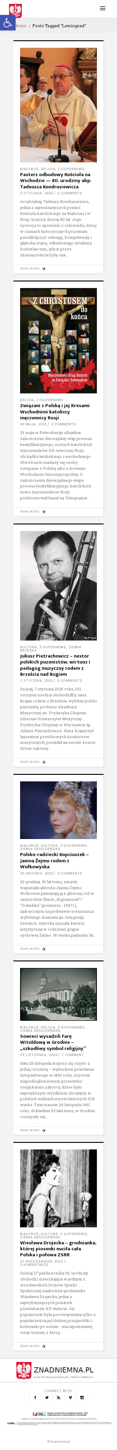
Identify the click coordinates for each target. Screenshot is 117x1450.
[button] (8, 22)
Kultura (28, 647)
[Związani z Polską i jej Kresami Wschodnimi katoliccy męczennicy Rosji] (58, 341)
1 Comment (73, 1055)
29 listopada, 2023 (38, 1055)
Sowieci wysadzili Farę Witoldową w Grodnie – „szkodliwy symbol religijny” (53, 1042)
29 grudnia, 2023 (36, 873)
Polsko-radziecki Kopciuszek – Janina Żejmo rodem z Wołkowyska (54, 860)
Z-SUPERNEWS (71, 169)
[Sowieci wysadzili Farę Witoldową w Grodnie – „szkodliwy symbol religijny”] (58, 994)
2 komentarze (34, 1265)
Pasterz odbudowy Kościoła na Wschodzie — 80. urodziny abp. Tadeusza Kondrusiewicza (56, 180)
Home (20, 25)
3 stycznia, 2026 (36, 193)
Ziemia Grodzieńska (40, 849)
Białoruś (29, 169)
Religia (48, 169)
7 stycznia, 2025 (36, 681)
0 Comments (69, 193)
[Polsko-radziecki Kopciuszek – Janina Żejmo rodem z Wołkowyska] (58, 810)
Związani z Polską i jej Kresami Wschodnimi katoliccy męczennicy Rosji (55, 411)
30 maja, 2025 (33, 424)
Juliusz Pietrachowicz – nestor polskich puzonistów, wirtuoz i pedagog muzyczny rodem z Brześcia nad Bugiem (55, 665)
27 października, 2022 (41, 1261)
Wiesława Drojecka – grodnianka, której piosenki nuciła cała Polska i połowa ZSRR (58, 1249)
